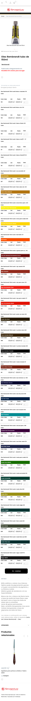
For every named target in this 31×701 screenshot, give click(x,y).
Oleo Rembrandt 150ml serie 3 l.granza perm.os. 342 (14, 250)
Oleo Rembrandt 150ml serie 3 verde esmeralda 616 (14, 473)
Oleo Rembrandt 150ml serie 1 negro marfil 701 (13, 553)
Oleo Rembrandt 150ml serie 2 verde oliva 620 (12, 489)
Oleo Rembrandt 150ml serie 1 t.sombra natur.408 (13, 330)
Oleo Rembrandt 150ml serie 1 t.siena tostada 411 (13, 362)
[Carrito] (15, 3)
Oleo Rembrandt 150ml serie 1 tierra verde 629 (12, 521)
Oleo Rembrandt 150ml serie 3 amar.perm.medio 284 (14, 219)
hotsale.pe (17, 696)
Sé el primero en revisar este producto (10, 85)
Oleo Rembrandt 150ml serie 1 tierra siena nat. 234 (14, 187)
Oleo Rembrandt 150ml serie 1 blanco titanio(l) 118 (14, 155)
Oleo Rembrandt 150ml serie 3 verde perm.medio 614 (14, 457)
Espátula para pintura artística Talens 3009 (13, 672)
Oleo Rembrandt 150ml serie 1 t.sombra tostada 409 (14, 346)
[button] (13, 49)
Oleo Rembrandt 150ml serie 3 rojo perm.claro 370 (14, 282)
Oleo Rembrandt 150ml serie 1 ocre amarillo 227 (13, 171)
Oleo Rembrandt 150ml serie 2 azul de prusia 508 (13, 394)
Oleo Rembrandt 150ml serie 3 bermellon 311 (12, 234)
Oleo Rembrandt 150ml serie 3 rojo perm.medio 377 (14, 298)
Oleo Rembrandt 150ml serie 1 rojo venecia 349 (13, 266)
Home (2, 16)
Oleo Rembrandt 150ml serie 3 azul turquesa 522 (13, 409)
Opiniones (5, 625)
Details (3, 579)
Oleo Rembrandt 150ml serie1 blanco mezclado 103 (14, 91)
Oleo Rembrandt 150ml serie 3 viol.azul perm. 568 (13, 425)
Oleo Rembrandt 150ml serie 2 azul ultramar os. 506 (14, 378)
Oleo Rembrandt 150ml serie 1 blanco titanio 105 (13, 123)
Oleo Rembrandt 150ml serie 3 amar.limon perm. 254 (14, 203)
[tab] (15, 579)
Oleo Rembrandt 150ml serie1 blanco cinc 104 (12, 107)
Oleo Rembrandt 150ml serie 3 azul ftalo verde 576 (14, 441)
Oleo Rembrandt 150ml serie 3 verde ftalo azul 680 (14, 537)
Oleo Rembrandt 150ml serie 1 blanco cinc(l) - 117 (13, 139)
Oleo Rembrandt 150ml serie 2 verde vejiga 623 (13, 505)
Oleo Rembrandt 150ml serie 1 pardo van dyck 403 (14, 314)
